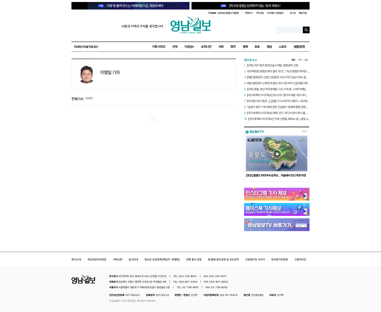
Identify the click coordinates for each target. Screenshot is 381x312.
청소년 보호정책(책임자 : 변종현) (162, 259)
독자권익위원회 (279, 259)
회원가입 (303, 12)
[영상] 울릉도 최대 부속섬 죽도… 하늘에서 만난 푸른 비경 (276, 175)
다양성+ (189, 47)
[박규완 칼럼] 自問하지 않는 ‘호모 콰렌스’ (251, 6)
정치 (233, 47)
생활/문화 (299, 47)
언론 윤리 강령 (194, 259)
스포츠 (283, 47)
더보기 (304, 131)
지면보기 (249, 12)
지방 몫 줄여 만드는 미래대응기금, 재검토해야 (131, 6)
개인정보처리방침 (96, 259)
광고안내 (133, 259)
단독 (175, 47)
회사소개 (76, 259)
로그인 (293, 12)
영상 (269, 47)
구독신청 (260, 12)
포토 (257, 47)
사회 (220, 47)
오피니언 (206, 47)
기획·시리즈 (158, 47)
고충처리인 (300, 259)
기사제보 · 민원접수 (275, 12)
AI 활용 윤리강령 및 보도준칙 (223, 259)
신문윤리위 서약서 (255, 259)
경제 (245, 47)
